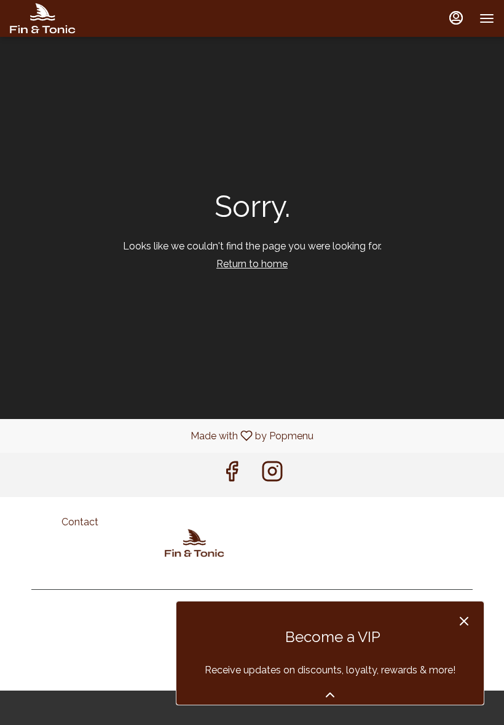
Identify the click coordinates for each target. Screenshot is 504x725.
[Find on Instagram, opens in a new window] (272, 474)
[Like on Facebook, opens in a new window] (232, 474)
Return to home (252, 264)
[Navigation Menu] (486, 18)
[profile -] (456, 17)
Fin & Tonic (194, 543)
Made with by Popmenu (161, 435)
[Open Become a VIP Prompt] (330, 695)
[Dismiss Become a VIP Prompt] (464, 621)
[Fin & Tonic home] (65, 18)
